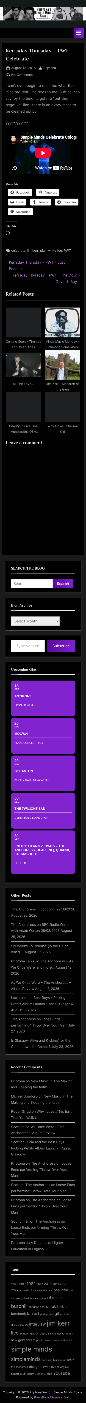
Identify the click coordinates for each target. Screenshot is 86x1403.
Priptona (49, 68)
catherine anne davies (33, 1298)
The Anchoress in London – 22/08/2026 (43, 909)
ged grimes (47, 1314)
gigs (14, 1324)
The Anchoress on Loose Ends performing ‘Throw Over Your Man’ (41, 1169)
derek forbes (57, 1306)
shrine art (66, 1340)
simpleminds (26, 1359)
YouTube (61, 1373)
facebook (18, 1314)
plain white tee (51, 250)
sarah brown (51, 1340)
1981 (22, 1284)
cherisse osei (36, 1307)
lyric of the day (40, 1333)
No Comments (22, 75)
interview (37, 1324)
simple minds (31, 1349)
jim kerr (32, 250)
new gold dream (23, 1340)
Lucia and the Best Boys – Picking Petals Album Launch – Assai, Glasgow (41, 1148)
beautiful (61, 1290)
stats (70, 1360)
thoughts (35, 1367)
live (15, 1333)
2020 (63, 1284)
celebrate (18, 250)
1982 (31, 1283)
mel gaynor (58, 1333)
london (23, 1333)
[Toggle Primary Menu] (79, 33)
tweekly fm (51, 1367)
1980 (14, 1284)
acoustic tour (27, 1290)
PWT (67, 250)
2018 (48, 1284)
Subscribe (61, 646)
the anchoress (19, 1367)
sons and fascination (54, 1360)
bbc (50, 1290)
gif (57, 1313)
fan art (33, 1313)
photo (40, 1340)
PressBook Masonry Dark (52, 1397)
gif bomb (65, 1314)
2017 (39, 1284)
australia (42, 1290)
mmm (69, 1333)
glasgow (23, 1324)
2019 (56, 1284)
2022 (14, 1290)
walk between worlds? (36, 1373)
